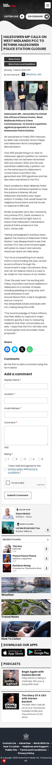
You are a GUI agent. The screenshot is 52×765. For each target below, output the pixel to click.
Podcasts (11, 664)
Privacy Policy (26, 753)
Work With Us (41, 743)
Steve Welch (23, 513)
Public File (11, 749)
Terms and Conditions (33, 749)
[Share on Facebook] (7, 349)
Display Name (12, 380)
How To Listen (11, 746)
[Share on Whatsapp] (30, 349)
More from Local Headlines (22, 64)
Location (9, 394)
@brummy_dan (33, 74)
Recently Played (12, 539)
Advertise (25, 743)
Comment (10, 422)
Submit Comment (17, 495)
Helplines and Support (35, 746)
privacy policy (15, 469)
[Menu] (48, 5)
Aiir (25, 760)
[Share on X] (22, 349)
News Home (14, 59)
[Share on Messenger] (15, 349)
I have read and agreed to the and (24, 469)
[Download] (48, 530)
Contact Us (9, 743)
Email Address (12, 408)
